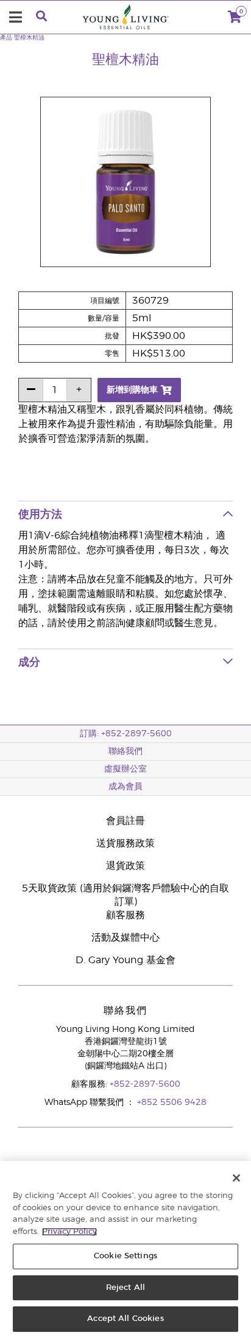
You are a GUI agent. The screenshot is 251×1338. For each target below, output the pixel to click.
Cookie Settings (125, 1256)
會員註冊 (125, 821)
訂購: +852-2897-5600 (126, 734)
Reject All (125, 1288)
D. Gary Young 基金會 (125, 960)
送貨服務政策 (125, 843)
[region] (125, 1249)
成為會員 (125, 786)
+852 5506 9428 (172, 1102)
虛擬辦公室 (125, 769)
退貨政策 (125, 866)
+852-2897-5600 (145, 1084)
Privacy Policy (69, 1232)
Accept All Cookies (125, 1319)
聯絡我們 (125, 751)
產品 (6, 38)
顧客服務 (125, 915)
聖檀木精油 (29, 38)
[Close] (236, 1178)
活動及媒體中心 (125, 938)
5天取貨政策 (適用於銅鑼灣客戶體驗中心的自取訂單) (125, 895)
